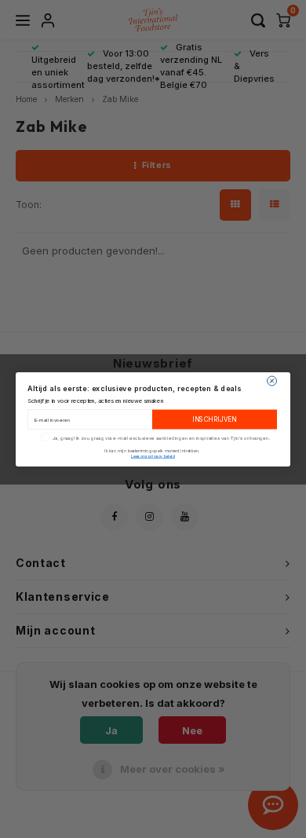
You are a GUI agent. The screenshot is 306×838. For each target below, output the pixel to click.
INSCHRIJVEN (214, 419)
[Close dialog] (272, 381)
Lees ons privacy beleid (153, 455)
